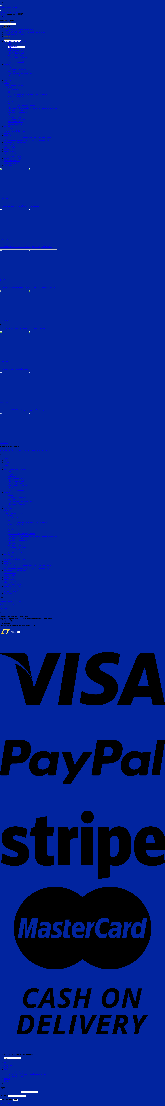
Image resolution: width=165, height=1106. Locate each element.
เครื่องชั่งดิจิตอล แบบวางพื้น (16, 51)
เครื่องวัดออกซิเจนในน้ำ (15, 156)
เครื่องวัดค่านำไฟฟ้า (10, 151)
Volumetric (8, 126)
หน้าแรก (7, 1063)
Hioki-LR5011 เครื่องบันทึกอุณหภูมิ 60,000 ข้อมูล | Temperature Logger (23, 450)
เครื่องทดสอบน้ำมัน (10, 145)
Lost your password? (7, 1103)
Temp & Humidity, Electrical (13, 85)
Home (2, 14)
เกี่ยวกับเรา (8, 1065)
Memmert (11, 101)
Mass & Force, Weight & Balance (15, 41)
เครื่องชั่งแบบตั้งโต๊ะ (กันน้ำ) (16, 62)
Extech (6, 32)
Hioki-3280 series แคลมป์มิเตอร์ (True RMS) (15, 369)
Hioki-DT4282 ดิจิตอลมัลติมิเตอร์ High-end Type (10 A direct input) (23, 410)
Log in (15, 1099)
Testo (9, 103)
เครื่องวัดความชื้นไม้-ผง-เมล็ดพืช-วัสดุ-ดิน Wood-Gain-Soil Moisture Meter (33, 108)
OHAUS (6, 83)
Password (4, 1096)
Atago (6, 30)
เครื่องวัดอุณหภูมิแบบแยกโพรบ (17, 117)
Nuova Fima (8, 80)
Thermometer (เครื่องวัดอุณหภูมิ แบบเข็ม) (21, 106)
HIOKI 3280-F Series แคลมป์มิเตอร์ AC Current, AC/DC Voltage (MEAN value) (26, 247)
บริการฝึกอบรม (5, 609)
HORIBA (6, 34)
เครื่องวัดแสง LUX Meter (15, 122)
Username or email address (10, 1092)
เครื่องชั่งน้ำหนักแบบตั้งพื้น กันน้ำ (18, 57)
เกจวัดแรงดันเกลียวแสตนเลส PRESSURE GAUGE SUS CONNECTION (26, 140)
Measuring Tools (9, 64)
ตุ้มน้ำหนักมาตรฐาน (14, 48)
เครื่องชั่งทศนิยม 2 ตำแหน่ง (16, 55)
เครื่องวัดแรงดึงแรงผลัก (11, 163)
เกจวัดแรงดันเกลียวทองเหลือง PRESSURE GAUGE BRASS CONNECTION (27, 138)
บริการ (6, 27)
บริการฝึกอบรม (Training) (16, 34)
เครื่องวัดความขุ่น (9, 147)
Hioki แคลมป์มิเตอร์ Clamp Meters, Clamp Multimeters (29, 94)
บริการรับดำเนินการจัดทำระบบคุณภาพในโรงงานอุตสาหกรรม (27, 32)
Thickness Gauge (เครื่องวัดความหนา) (20, 73)
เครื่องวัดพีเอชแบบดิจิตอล (12, 161)
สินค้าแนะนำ (7, 135)
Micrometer (12, 71)
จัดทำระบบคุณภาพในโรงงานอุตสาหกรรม (13, 605)
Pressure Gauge (13, 46)
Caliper (10, 67)
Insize (6, 37)
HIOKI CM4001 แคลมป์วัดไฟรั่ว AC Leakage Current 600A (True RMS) (23, 328)
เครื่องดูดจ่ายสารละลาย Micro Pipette (16, 142)
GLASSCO (11, 129)
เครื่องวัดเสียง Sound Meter (17, 119)
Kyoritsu (10, 99)
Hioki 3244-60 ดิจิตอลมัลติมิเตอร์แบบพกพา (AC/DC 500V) (19, 206)
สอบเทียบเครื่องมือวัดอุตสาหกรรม (10, 601)
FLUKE (10, 87)
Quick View (4, 198)
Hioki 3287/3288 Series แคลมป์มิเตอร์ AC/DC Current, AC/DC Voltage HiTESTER (27, 287)
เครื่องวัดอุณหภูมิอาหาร (15, 115)
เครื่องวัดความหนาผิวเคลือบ (16, 76)
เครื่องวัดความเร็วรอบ (10, 149)
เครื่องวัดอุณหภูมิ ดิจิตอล (16, 110)
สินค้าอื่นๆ (7, 133)
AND (9, 44)
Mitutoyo (7, 78)
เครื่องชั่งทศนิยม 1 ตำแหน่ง (16, 53)
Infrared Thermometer (15, 96)
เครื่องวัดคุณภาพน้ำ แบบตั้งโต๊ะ (13, 158)
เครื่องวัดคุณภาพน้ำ (10, 154)
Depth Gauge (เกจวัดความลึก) (17, 69)
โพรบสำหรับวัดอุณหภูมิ (15, 124)
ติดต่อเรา (7, 1081)
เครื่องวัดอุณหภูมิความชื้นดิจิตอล (18, 112)
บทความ (7, 1079)
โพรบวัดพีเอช (8, 165)
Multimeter (15, 90)
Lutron (6, 39)
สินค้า (6, 1067)
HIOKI (9, 92)
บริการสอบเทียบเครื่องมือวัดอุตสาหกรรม (20, 29)
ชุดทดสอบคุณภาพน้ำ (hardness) (14, 131)
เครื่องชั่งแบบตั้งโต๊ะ (14, 60)
